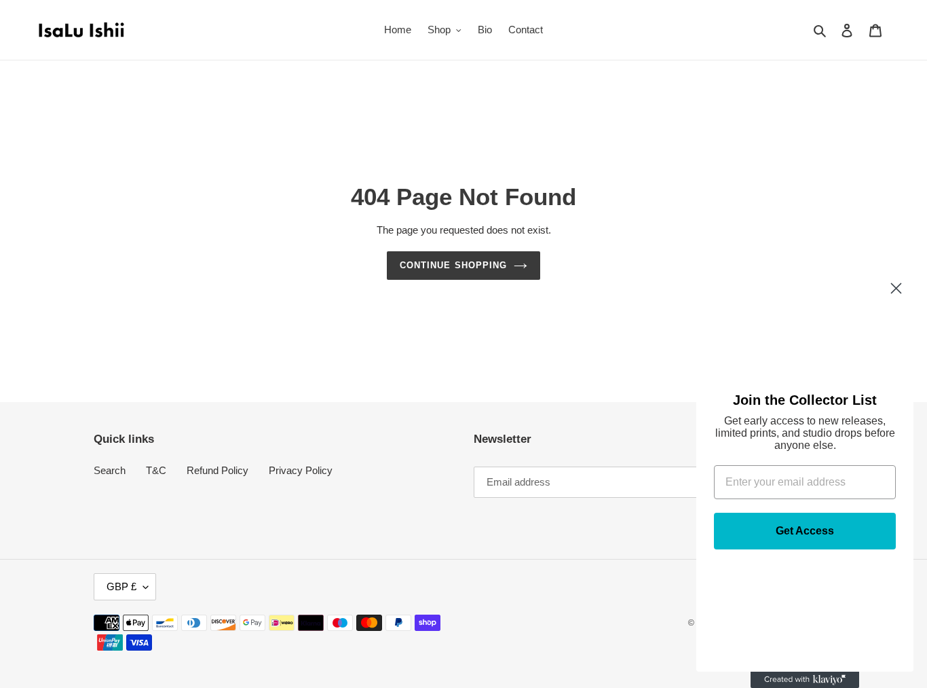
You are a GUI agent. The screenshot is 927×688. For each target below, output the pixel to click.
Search (110, 470)
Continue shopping (453, 265)
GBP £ (121, 586)
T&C (156, 470)
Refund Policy (217, 470)
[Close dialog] (896, 288)
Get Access (805, 531)
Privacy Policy (301, 470)
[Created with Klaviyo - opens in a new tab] (805, 680)
